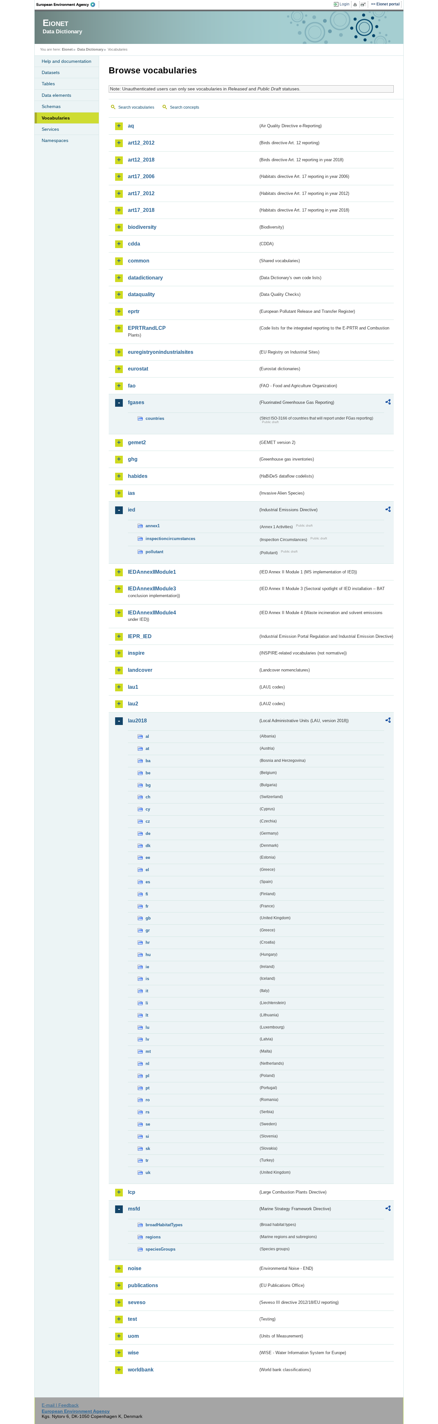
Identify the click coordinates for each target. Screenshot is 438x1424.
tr (147, 1160)
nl (147, 1063)
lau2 (133, 703)
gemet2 (137, 442)
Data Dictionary (90, 49)
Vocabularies (56, 118)
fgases (136, 402)
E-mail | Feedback (60, 1405)
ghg (133, 459)
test (132, 1319)
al (147, 736)
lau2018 (137, 720)
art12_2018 (141, 159)
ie (147, 966)
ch (148, 797)
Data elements (56, 95)
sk (148, 1148)
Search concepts (184, 107)
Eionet (67, 49)
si (147, 1136)
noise (134, 1268)
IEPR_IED (140, 636)
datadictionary (145, 277)
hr (148, 942)
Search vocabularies (136, 107)
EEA (68, 4)
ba (148, 760)
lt (147, 1015)
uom (133, 1336)
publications (143, 1285)
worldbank (141, 1369)
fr (147, 906)
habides (137, 476)
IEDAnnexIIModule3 (152, 588)
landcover (140, 670)
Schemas (51, 106)
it (147, 990)
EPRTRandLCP (147, 328)
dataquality (141, 294)
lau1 (133, 687)
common (138, 260)
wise (133, 1352)
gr (148, 930)
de (148, 833)
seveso (137, 1302)
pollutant (154, 551)
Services (50, 129)
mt (148, 1051)
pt (147, 1088)
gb (148, 918)
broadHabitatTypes (164, 1224)
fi (147, 894)
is (147, 978)
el (147, 869)
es (148, 881)
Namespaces (55, 140)
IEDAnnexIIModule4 (152, 612)
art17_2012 (141, 193)
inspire (136, 653)
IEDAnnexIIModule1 (152, 572)
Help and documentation (66, 61)
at (147, 748)
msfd (134, 1209)
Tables (48, 83)
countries (155, 418)
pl (147, 1075)
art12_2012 (141, 143)
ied (131, 509)
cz (148, 821)
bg (148, 785)
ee (148, 857)
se (148, 1124)
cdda (134, 243)
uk (148, 1172)
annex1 (153, 525)
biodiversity (142, 227)
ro (148, 1099)
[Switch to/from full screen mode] (364, 4)
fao (132, 385)
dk (148, 845)
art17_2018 (141, 210)
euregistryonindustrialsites (160, 352)
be (148, 772)
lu (147, 1027)
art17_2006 (141, 176)
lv (147, 1039)
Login (345, 4)
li (147, 1003)
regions (153, 1237)
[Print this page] (356, 4)
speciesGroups (160, 1249)
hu (148, 954)
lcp (131, 1192)
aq (131, 126)
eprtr (133, 311)
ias (131, 493)
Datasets (51, 72)
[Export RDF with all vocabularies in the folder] (388, 403)
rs (147, 1112)
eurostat (138, 368)
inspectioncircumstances (170, 538)
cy (148, 809)
